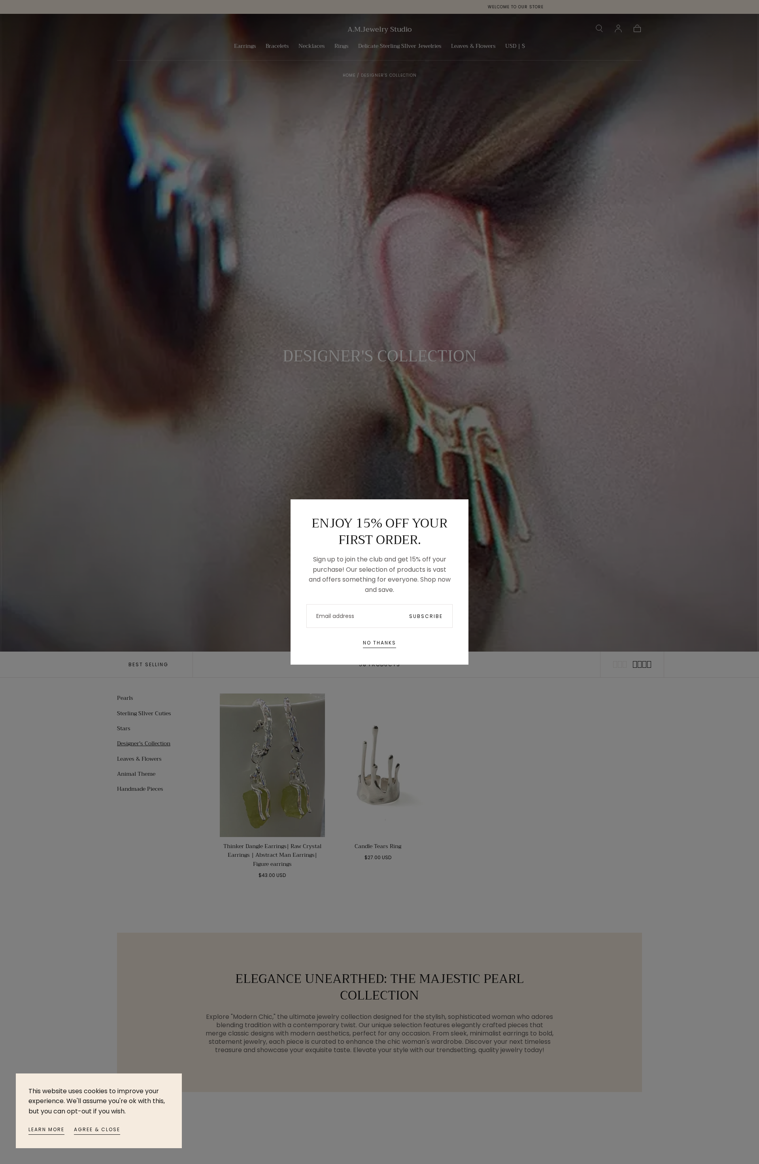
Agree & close (97, 1129)
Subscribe (426, 616)
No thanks (379, 642)
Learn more (46, 1129)
